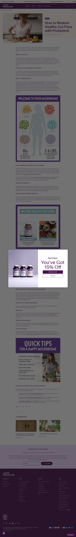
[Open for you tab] (3, 533)
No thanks (52, 275)
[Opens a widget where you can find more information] (71, 534)
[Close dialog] (10, 251)
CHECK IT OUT (52, 272)
